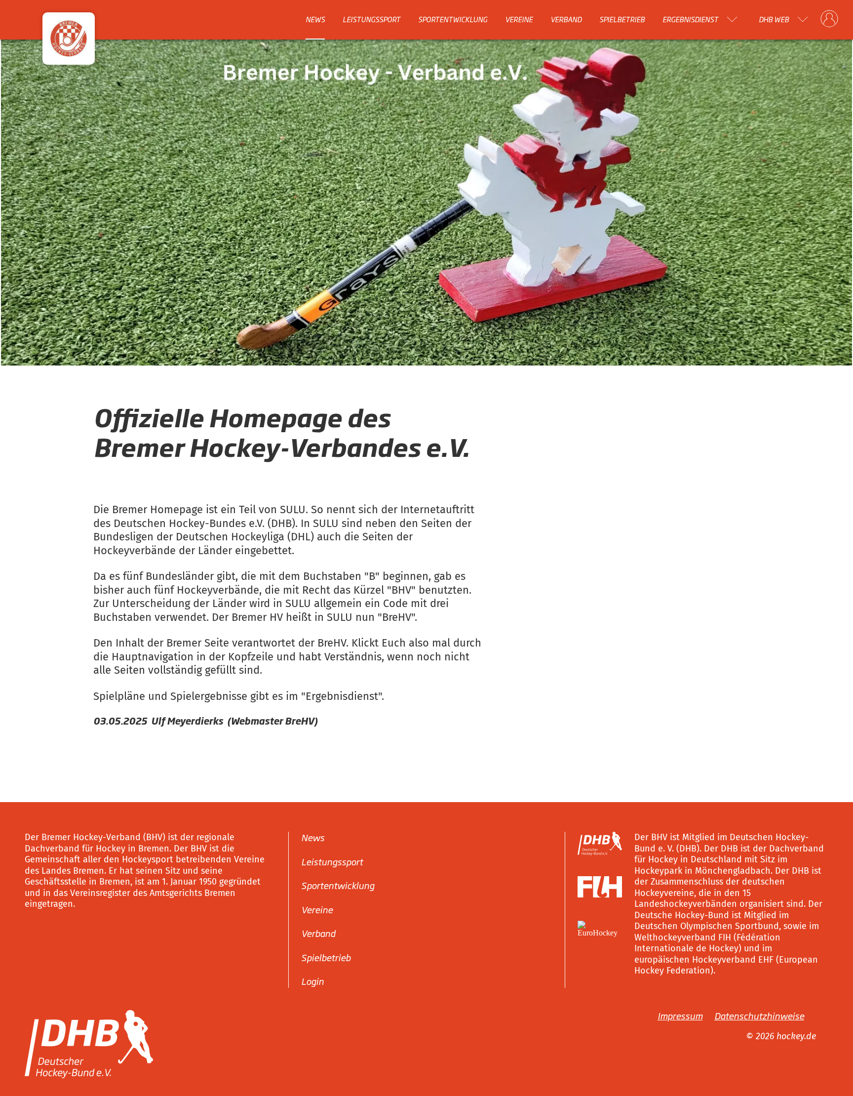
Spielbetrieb (622, 19)
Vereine (519, 19)
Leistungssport (371, 19)
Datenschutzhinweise (759, 1015)
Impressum (680, 1015)
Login (312, 980)
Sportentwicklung (452, 19)
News (315, 19)
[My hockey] (829, 19)
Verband (566, 19)
